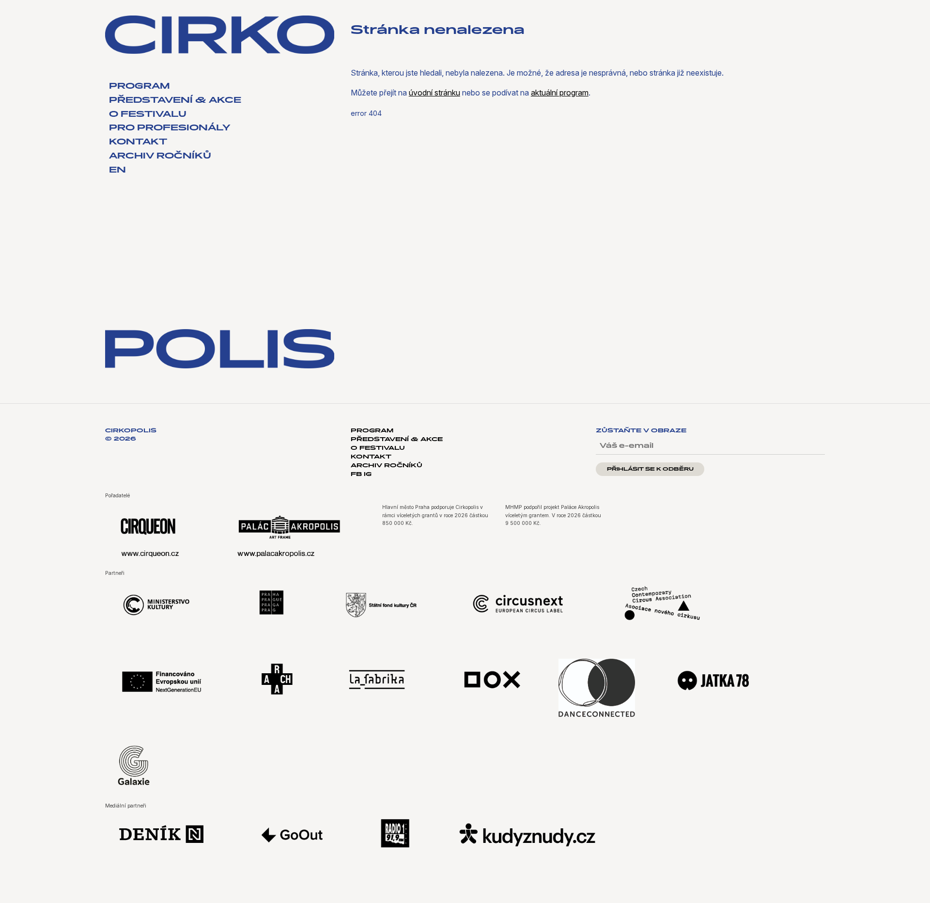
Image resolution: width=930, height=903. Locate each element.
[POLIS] (219, 349)
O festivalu (147, 115)
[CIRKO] (219, 35)
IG (368, 474)
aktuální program (560, 92)
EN (117, 170)
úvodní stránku (434, 92)
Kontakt (138, 142)
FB (357, 474)
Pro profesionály (170, 128)
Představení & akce (175, 101)
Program (139, 87)
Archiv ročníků (160, 156)
